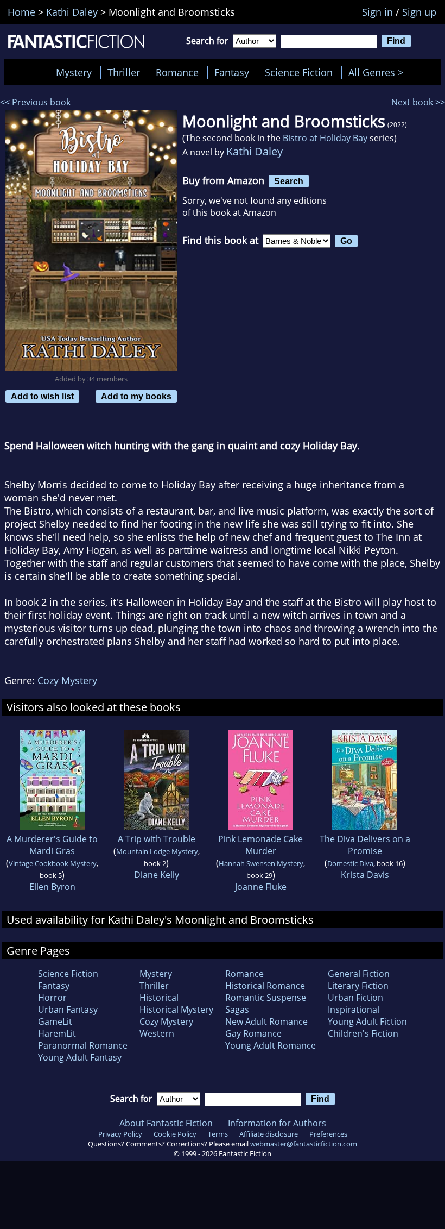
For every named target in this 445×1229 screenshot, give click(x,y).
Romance (177, 72)
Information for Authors (277, 1123)
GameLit (55, 1021)
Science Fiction (299, 72)
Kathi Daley (254, 151)
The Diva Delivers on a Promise (365, 845)
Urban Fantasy (68, 1009)
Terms (218, 1134)
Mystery (74, 72)
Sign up (419, 11)
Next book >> (418, 102)
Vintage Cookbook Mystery (53, 863)
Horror (52, 998)
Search (288, 181)
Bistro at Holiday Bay (325, 138)
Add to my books (136, 396)
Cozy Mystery (67, 680)
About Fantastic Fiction (166, 1123)
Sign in (377, 11)
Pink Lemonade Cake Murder (260, 845)
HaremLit (57, 1033)
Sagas (237, 1009)
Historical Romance (265, 986)
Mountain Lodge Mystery (157, 851)
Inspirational (353, 1009)
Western (156, 1033)
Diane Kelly (156, 875)
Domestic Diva (350, 863)
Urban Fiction (355, 998)
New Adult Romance (266, 1021)
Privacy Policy (120, 1134)
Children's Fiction (363, 1033)
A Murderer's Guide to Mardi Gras (52, 845)
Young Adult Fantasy (80, 1057)
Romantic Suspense (265, 998)
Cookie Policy (175, 1134)
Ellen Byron (52, 887)
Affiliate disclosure (268, 1134)
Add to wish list (42, 396)
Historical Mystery (176, 1009)
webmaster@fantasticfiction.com (303, 1144)
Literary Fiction (358, 986)
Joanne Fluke (261, 887)
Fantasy (231, 72)
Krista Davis (365, 875)
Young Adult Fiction (367, 1021)
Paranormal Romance (83, 1045)
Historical (159, 998)
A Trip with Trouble (156, 839)
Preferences (328, 1134)
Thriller (123, 72)
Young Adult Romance (270, 1045)
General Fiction (359, 974)
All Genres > (378, 72)
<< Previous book (35, 102)
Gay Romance (253, 1033)
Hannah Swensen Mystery (261, 863)
